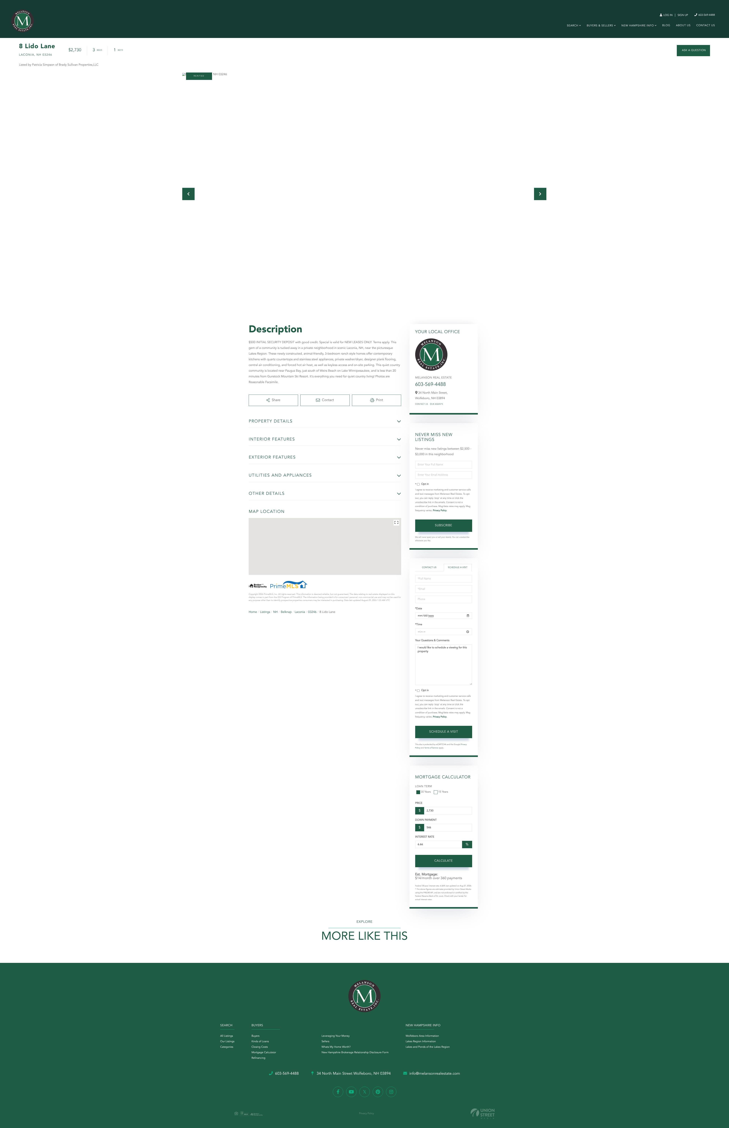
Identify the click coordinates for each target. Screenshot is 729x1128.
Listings (265, 612)
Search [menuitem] (572, 25)
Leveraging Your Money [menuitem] (336, 1036)
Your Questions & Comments (432, 640)
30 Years (426, 792)
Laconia (300, 612)
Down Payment (426, 820)
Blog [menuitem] (666, 25)
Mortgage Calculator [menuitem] (264, 1052)
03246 (312, 612)
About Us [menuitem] (683, 25)
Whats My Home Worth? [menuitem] (336, 1047)
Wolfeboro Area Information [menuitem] (422, 1036)
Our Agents (436, 404)
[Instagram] (391, 1092)
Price (418, 803)
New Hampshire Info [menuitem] (638, 25)
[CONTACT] (693, 50)
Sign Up (683, 15)
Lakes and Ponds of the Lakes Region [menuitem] (428, 1047)
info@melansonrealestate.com (434, 1074)
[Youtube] (351, 1092)
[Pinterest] (378, 1092)
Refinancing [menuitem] (258, 1058)
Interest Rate (424, 837)
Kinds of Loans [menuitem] (260, 1041)
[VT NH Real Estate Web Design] (483, 1113)
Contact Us (421, 404)
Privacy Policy (440, 510)
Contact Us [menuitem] (705, 25)
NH (275, 612)
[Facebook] (338, 1092)
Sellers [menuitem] (325, 1041)
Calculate (443, 860)
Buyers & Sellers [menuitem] (600, 25)
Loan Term (423, 786)
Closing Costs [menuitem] (260, 1047)
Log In (667, 15)
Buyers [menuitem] (256, 1036)
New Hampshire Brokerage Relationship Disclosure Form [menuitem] (355, 1052)
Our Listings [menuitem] (227, 1041)
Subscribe (443, 525)
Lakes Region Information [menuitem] (421, 1041)
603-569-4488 (706, 15)
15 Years (443, 792)
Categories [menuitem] (226, 1047)
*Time (418, 624)
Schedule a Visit (457, 567)
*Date (418, 608)
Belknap (286, 612)
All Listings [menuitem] (226, 1036)
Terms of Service (431, 748)
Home (253, 612)
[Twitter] (364, 1092)
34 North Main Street (353, 1074)
